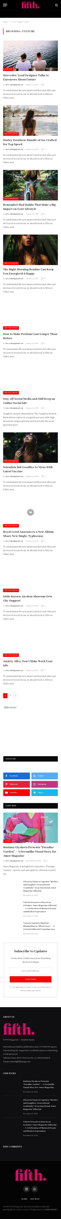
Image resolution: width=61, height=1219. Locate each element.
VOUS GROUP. (51, 1209)
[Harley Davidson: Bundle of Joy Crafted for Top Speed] (30, 120)
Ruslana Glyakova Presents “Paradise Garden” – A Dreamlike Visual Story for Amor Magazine (29, 852)
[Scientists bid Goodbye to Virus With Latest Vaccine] (30, 447)
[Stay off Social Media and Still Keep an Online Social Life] (30, 379)
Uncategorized (11, 134)
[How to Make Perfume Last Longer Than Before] (30, 314)
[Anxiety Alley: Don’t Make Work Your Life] (30, 641)
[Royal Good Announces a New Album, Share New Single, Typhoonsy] (30, 512)
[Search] (56, 5)
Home (8, 14)
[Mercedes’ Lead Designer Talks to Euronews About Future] (30, 56)
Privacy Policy (25, 990)
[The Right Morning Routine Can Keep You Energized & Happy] (30, 250)
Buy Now (24, 14)
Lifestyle (8, 69)
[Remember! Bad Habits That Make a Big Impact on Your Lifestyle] (30, 185)
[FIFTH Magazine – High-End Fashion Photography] (30, 5)
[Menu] (5, 5)
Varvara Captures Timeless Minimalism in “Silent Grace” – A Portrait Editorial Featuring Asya (39, 926)
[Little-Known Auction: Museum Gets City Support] (30, 577)
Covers (8, 841)
